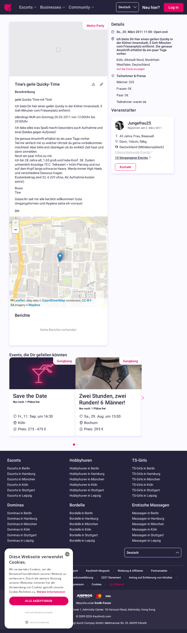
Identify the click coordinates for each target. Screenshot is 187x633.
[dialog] (39, 588)
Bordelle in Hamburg (84, 518)
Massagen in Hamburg (148, 518)
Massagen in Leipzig (146, 540)
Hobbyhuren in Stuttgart (87, 490)
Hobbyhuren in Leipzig (85, 495)
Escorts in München (21, 479)
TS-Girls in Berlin (143, 468)
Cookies (96, 584)
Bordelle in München (84, 524)
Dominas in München (22, 524)
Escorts (26, 7)
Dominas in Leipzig (20, 540)
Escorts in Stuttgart (21, 490)
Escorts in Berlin (18, 468)
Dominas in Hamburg (22, 518)
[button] (60, 257)
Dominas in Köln (18, 529)
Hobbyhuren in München (87, 479)
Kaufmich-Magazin (98, 570)
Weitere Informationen (51, 591)
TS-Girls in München (146, 479)
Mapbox (34, 305)
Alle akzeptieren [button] (38, 601)
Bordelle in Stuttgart (84, 535)
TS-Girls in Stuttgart (146, 490)
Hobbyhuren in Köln (83, 484)
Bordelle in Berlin (81, 513)
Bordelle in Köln (80, 529)
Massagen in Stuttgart (148, 535)
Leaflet (19, 300)
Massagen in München (148, 524)
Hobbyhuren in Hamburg (87, 474)
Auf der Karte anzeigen (131, 69)
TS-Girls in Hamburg (146, 474)
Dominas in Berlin (19, 513)
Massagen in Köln (144, 529)
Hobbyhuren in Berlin (84, 468)
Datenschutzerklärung (79, 577)
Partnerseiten (159, 570)
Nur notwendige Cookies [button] (38, 612)
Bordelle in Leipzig (82, 540)
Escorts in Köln (17, 484)
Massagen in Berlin (145, 513)
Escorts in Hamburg (21, 474)
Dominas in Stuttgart (22, 535)
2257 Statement (111, 577)
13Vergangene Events (131, 157)
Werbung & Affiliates (130, 570)
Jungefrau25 (139, 123)
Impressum (77, 584)
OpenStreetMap (53, 300)
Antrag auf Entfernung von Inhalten (150, 577)
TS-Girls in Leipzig (144, 495)
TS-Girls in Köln (142, 484)
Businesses (50, 7)
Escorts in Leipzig (19, 495)
